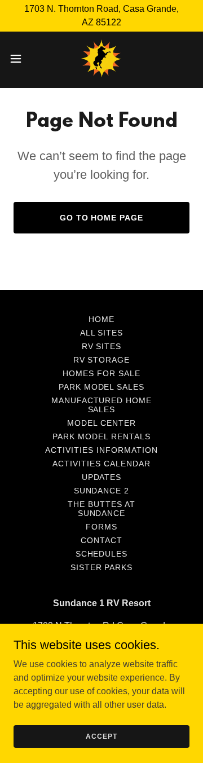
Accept (101, 736)
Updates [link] (102, 477)
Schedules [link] (102, 553)
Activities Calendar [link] (101, 463)
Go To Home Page (102, 217)
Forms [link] (101, 526)
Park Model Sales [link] (102, 386)
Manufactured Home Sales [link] (101, 405)
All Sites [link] (101, 332)
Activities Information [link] (101, 450)
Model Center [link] (101, 422)
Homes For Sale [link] (101, 373)
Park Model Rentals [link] (101, 436)
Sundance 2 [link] (102, 490)
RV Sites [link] (102, 346)
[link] (101, 58)
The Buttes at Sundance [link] (101, 509)
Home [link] (101, 319)
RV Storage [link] (101, 359)
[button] (19, 58)
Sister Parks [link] (101, 567)
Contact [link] (101, 540)
